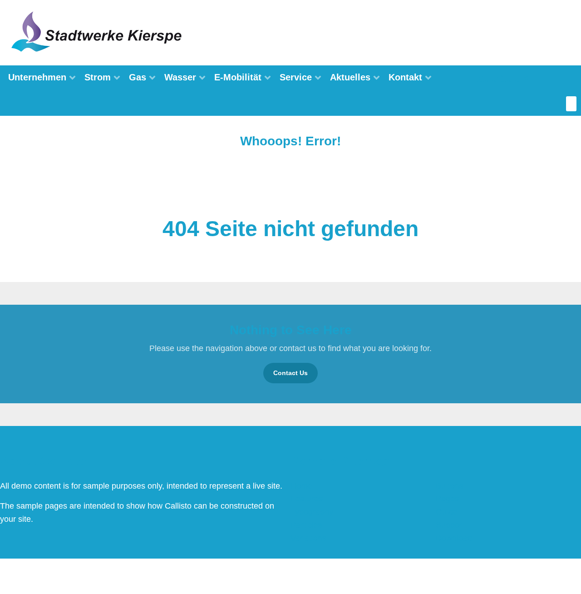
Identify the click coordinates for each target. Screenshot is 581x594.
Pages (447, 498)
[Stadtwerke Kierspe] (97, 32)
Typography (311, 511)
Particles (306, 525)
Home (301, 485)
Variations (308, 538)
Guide (447, 511)
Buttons (449, 485)
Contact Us (290, 372)
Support (450, 525)
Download (454, 538)
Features (306, 498)
